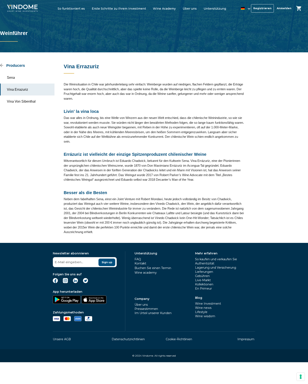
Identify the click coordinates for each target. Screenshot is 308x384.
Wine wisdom (205, 316)
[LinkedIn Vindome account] (75, 282)
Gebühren (202, 276)
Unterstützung (215, 8)
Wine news (203, 308)
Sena (11, 77)
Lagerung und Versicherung (215, 267)
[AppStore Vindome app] (93, 303)
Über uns (190, 8)
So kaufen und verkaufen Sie (216, 259)
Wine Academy (164, 8)
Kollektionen (204, 284)
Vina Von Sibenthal (21, 101)
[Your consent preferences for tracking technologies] (301, 377)
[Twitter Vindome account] (85, 282)
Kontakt (140, 263)
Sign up (107, 262)
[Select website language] (241, 9)
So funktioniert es (71, 8)
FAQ (138, 259)
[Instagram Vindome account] (65, 282)
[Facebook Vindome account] (55, 282)
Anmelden (284, 8)
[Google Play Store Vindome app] (66, 303)
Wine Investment (208, 303)
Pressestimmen (146, 309)
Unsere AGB (62, 339)
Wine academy (146, 272)
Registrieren (262, 8)
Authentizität (204, 263)
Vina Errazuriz (17, 89)
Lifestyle (201, 312)
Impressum (245, 339)
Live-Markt (203, 280)
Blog (198, 298)
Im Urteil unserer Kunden (153, 313)
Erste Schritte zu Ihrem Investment (119, 8)
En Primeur (203, 288)
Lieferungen (204, 272)
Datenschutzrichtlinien (128, 339)
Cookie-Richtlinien (179, 339)
